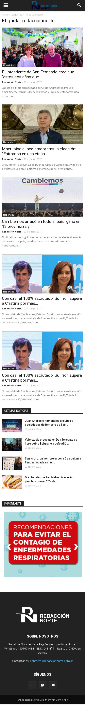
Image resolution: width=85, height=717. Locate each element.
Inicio (5, 14)
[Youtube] (53, 685)
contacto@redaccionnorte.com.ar (51, 660)
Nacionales (8, 142)
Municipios (8, 65)
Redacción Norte (11, 82)
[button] (79, 5)
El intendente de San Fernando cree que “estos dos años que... (38, 74)
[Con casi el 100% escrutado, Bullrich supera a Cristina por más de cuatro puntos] (42, 273)
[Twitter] (42, 685)
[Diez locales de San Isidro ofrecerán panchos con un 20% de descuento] (12, 482)
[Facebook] (32, 685)
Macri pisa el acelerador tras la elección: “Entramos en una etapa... (39, 151)
